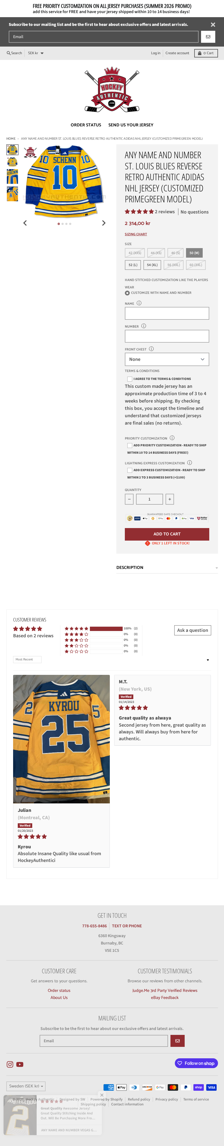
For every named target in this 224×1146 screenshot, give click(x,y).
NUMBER (132, 327)
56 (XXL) (173, 264)
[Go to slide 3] (66, 224)
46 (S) (175, 252)
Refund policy (139, 1099)
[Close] (213, 25)
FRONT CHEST (135, 349)
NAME (129, 304)
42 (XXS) (135, 252)
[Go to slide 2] (62, 224)
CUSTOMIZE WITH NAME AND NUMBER (161, 293)
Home (11, 139)
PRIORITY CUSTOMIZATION (146, 438)
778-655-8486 (94, 926)
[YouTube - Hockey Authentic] (19, 1064)
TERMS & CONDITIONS (142, 371)
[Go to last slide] (25, 223)
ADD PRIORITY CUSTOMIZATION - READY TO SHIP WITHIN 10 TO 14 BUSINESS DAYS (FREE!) (167, 449)
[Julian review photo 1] (61, 739)
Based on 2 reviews (33, 635)
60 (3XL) (196, 264)
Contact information (127, 1104)
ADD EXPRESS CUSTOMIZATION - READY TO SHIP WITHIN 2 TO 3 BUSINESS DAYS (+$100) (166, 474)
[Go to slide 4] (70, 224)
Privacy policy (166, 1099)
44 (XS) (156, 252)
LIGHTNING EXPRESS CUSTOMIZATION (155, 463)
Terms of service (196, 1099)
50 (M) (194, 252)
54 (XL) (152, 264)
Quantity (133, 490)
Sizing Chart (136, 234)
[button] (140, 211)
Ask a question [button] (192, 630)
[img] (61, 836)
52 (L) (133, 264)
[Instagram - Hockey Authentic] (10, 1064)
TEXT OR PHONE (127, 926)
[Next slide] (103, 223)
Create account (177, 53)
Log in (155, 53)
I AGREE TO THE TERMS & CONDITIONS (162, 378)
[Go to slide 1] (58, 224)
